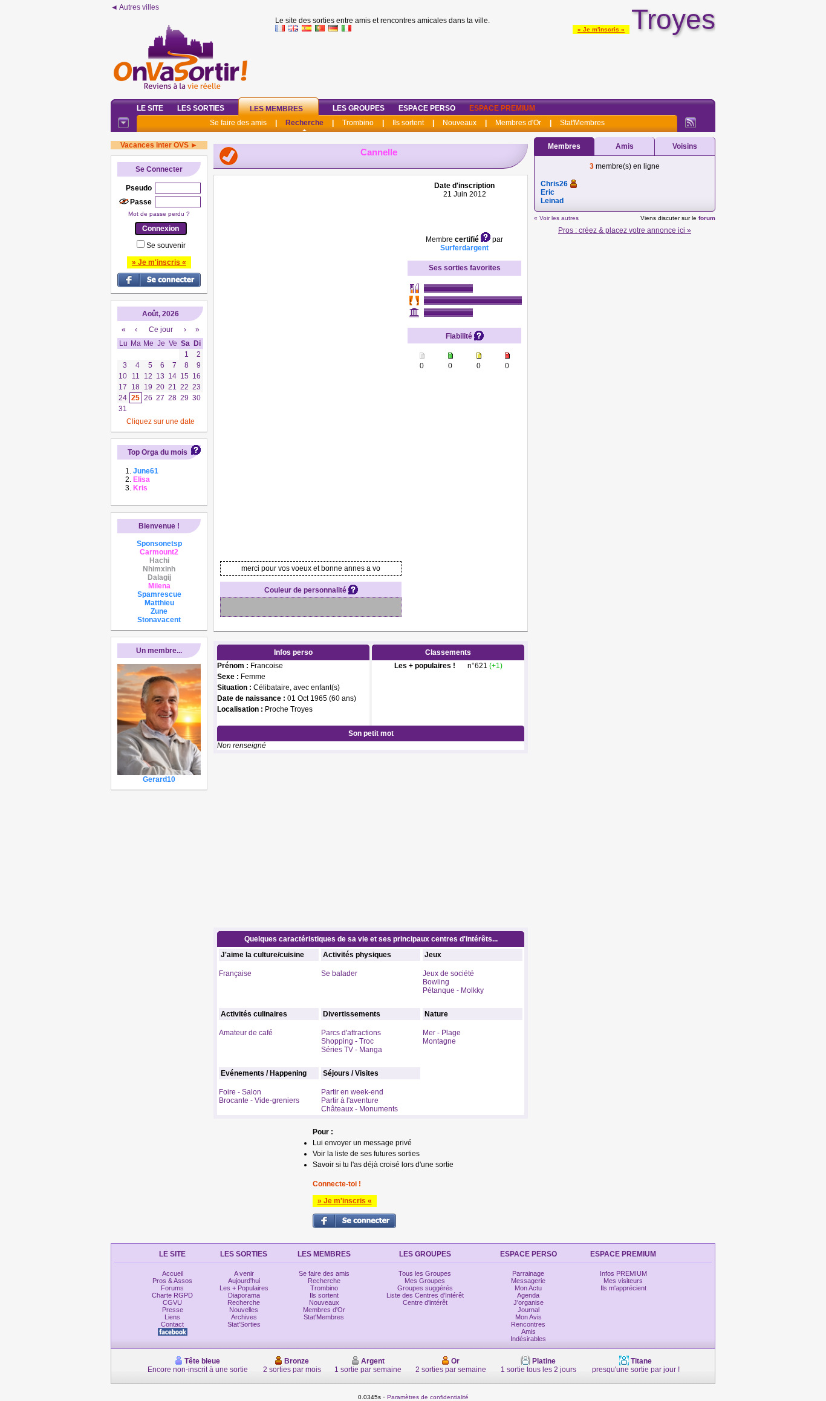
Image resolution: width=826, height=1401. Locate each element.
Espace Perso (426, 108)
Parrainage (528, 1273)
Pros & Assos (172, 1280)
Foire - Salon (240, 1092)
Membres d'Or (518, 123)
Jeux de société (448, 973)
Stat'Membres (582, 123)
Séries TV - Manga (351, 1049)
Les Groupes (359, 108)
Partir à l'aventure (350, 1100)
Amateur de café (246, 1033)
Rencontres (528, 1324)
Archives (244, 1317)
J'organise (528, 1302)
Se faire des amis (238, 123)
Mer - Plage (442, 1033)
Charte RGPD (172, 1295)
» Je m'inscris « (601, 29)
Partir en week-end (352, 1092)
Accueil (172, 1273)
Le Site (150, 108)
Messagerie (528, 1280)
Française (235, 973)
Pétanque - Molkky (453, 990)
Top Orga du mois (157, 452)
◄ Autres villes (135, 7)
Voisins (684, 146)
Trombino (358, 123)
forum (706, 218)
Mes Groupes (425, 1280)
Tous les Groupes (424, 1273)
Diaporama (244, 1295)
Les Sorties (200, 108)
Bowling (436, 982)
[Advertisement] (495, 63)
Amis (625, 146)
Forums (172, 1288)
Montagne (439, 1041)
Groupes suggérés (425, 1288)
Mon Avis (528, 1317)
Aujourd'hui (244, 1280)
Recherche (304, 123)
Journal (528, 1309)
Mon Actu (528, 1288)
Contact (172, 1324)
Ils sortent (408, 123)
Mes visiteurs (623, 1280)
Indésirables (528, 1338)
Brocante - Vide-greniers (259, 1100)
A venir (244, 1273)
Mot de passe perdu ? (159, 213)
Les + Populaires (244, 1288)
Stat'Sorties (244, 1324)
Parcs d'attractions (351, 1033)
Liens (172, 1317)
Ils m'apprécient (623, 1288)
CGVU (172, 1302)
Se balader (339, 973)
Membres (564, 146)
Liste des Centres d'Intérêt (425, 1295)
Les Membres (276, 109)
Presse (172, 1309)
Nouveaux (459, 123)
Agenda (528, 1295)
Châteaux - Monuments (359, 1109)
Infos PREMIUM (623, 1273)
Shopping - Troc (347, 1041)
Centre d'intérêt (425, 1302)
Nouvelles (243, 1309)
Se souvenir (166, 245)
